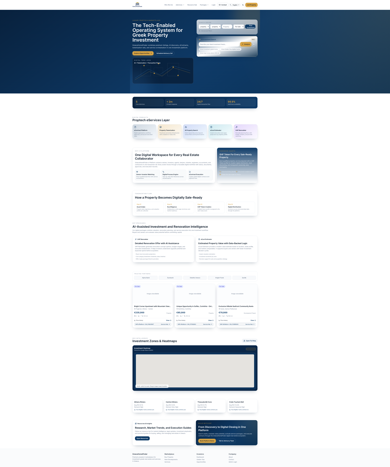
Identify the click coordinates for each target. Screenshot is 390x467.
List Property (251, 5)
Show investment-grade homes (209, 49)
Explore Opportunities (142, 53)
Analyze (247, 44)
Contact (224, 5)
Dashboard (200, 457)
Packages (203, 5)
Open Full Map (251, 341)
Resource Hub (192, 5)
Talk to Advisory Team (226, 441)
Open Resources (142, 438)
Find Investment (251, 26)
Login (213, 5)
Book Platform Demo (207, 441)
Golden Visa (200, 459)
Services (167, 462)
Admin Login (233, 462)
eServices (179, 5)
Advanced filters (206, 31)
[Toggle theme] (243, 5)
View (168, 320)
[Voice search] (253, 44)
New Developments (171, 459)
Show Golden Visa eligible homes (230, 49)
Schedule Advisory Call (165, 53)
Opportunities (201, 462)
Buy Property (169, 457)
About (231, 457)
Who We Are (168, 5)
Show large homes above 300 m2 (209, 53)
